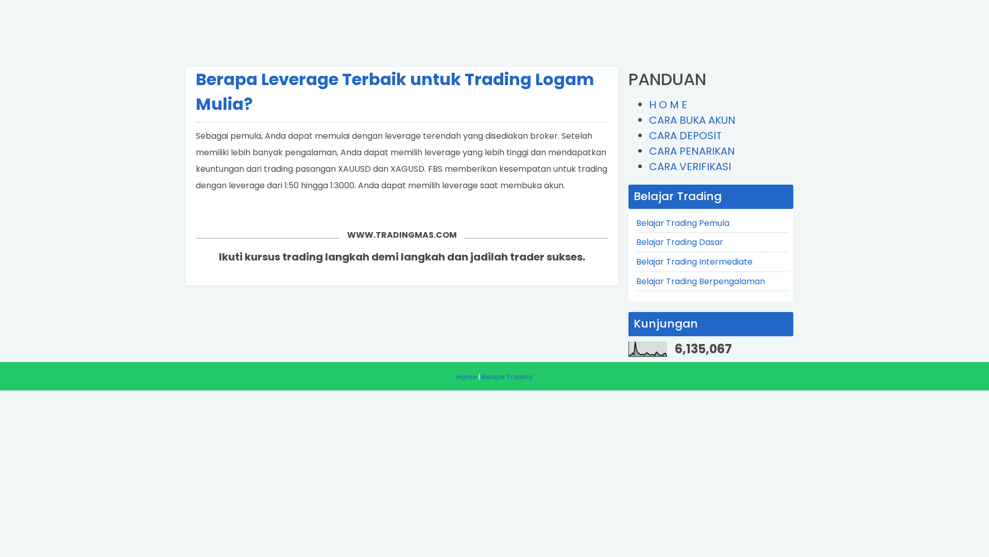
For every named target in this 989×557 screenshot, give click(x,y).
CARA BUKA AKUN (692, 120)
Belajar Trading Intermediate (694, 262)
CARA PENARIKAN (692, 151)
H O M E (668, 104)
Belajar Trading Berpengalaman (700, 281)
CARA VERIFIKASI (690, 166)
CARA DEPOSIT (685, 135)
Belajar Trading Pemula (682, 223)
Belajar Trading (507, 377)
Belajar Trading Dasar (679, 242)
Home (466, 377)
